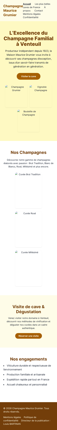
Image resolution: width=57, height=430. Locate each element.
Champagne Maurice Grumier (13, 10)
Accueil (27, 4)
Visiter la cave (28, 76)
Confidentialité (30, 17)
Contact (38, 10)
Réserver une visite (29, 335)
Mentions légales (32, 14)
